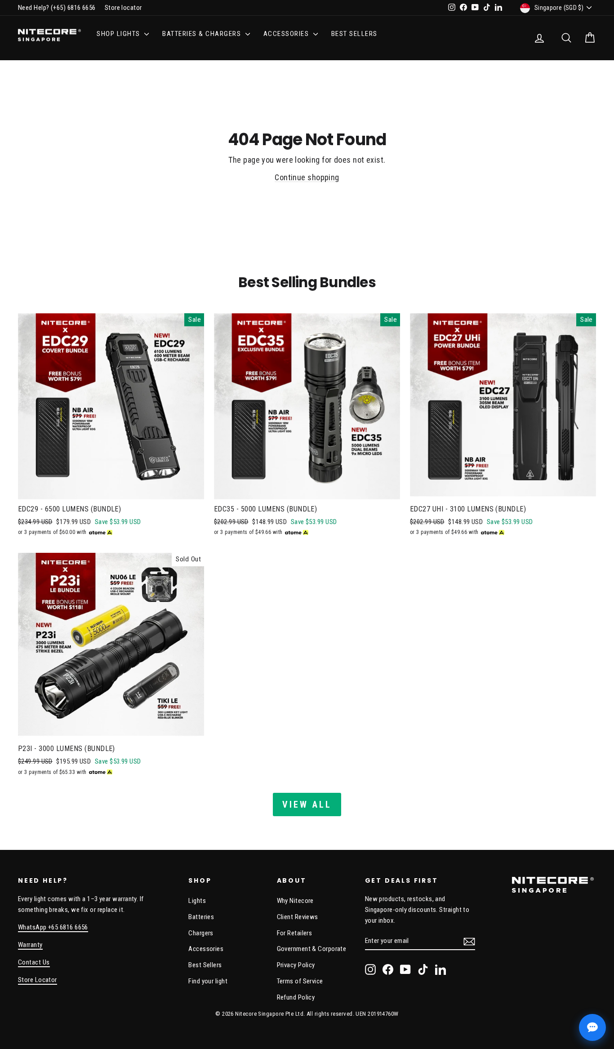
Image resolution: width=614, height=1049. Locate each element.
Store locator (123, 8)
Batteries (201, 917)
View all (307, 804)
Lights (197, 901)
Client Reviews (297, 917)
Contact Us (34, 962)
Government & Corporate (312, 949)
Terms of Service (300, 981)
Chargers (201, 933)
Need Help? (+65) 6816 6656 (57, 8)
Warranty (30, 945)
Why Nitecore (295, 901)
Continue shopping (307, 177)
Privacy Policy (296, 965)
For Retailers (294, 933)
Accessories (205, 949)
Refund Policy (296, 997)
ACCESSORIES (287, 34)
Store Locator (37, 980)
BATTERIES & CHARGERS (202, 34)
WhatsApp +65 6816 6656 (53, 927)
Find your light (207, 981)
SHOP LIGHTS (119, 34)
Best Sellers (354, 34)
